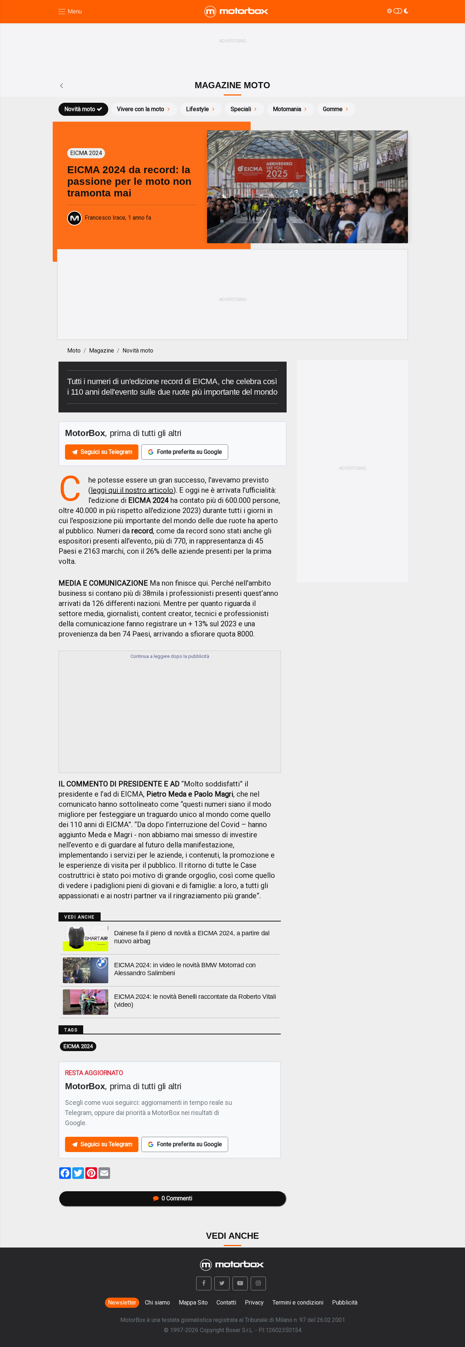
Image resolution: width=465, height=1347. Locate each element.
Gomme (333, 109)
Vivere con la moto (140, 109)
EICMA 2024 (78, 1046)
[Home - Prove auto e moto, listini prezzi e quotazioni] (237, 11)
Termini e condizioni (297, 1302)
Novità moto (79, 109)
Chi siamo (157, 1302)
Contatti (226, 1302)
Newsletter (122, 1302)
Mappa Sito (193, 1302)
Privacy (254, 1302)
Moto (74, 350)
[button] (203, 1283)
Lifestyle (197, 109)
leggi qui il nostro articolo (132, 490)
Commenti (177, 1198)
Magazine (101, 350)
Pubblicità (344, 1302)
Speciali (241, 109)
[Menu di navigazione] (69, 12)
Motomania (287, 109)
